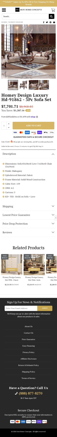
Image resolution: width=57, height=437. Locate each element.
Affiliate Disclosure (29, 358)
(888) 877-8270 (30, 393)
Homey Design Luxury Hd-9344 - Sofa (34, 278)
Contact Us (28, 333)
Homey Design (15, 22)
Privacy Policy (28, 352)
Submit (45, 308)
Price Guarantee (28, 339)
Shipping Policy (28, 371)
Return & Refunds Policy (28, 365)
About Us (28, 326)
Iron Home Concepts (24, 432)
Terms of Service (28, 378)
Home (4, 22)
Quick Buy (11, 269)
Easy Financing (28, 346)
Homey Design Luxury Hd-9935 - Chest (12, 278)
